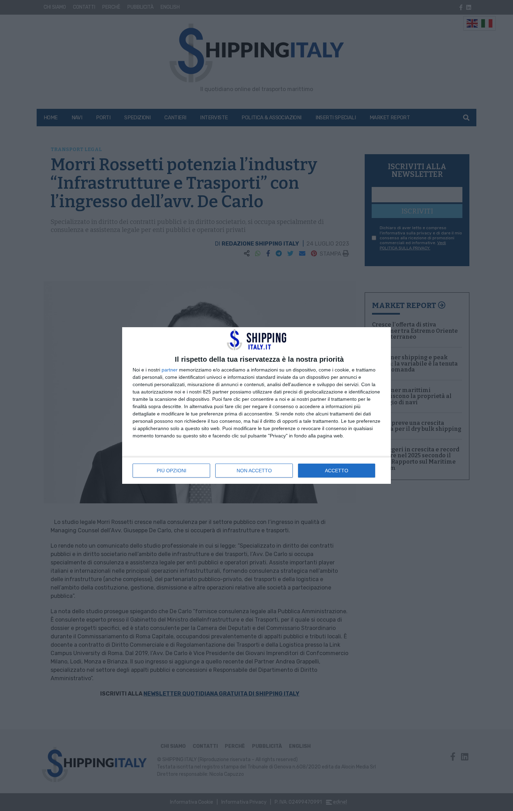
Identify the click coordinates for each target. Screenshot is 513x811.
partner (170, 369)
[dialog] (256, 405)
